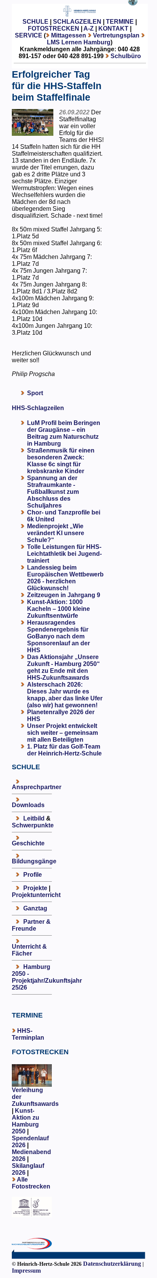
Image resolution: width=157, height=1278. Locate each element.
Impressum (26, 1270)
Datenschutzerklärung (112, 1263)
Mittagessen (68, 35)
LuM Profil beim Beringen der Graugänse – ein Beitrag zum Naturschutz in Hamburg (63, 433)
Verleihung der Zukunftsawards (35, 1097)
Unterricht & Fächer (29, 950)
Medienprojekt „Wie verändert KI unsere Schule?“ (55, 533)
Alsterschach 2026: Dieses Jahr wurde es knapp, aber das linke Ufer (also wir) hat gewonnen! (65, 694)
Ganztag (35, 908)
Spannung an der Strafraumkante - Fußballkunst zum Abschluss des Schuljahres (53, 492)
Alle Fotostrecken (31, 1183)
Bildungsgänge (34, 861)
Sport (35, 393)
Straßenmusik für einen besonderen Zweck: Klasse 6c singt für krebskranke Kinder (61, 460)
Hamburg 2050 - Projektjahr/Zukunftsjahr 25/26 (47, 977)
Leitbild (34, 818)
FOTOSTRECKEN (53, 28)
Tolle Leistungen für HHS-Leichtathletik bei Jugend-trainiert (64, 554)
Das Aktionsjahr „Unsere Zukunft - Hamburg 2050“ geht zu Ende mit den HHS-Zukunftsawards (63, 667)
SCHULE (35, 21)
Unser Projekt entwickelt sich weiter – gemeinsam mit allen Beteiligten (62, 733)
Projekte (35, 888)
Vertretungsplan (116, 35)
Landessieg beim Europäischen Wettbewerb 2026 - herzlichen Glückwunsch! (65, 577)
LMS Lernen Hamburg (79, 42)
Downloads (28, 805)
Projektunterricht (36, 895)
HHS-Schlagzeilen (38, 408)
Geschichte (28, 843)
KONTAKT (113, 28)
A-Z (88, 28)
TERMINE (120, 21)
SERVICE (28, 35)
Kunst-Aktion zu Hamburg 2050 (25, 1121)
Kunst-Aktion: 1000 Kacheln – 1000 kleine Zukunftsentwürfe (58, 609)
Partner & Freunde (31, 925)
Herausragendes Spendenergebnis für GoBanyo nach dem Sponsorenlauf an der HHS (58, 636)
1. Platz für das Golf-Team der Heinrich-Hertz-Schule (64, 750)
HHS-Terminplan (28, 1034)
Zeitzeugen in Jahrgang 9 (63, 595)
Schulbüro (126, 56)
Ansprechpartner (36, 787)
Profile (32, 874)
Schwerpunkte (33, 825)
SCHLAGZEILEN (77, 21)
